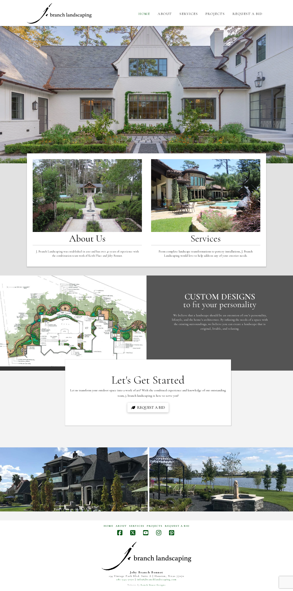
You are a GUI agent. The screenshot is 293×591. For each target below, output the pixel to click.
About (121, 526)
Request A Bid (177, 526)
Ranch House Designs (153, 585)
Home (108, 526)
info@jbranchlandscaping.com (157, 579)
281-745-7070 (125, 579)
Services (136, 526)
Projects (154, 526)
